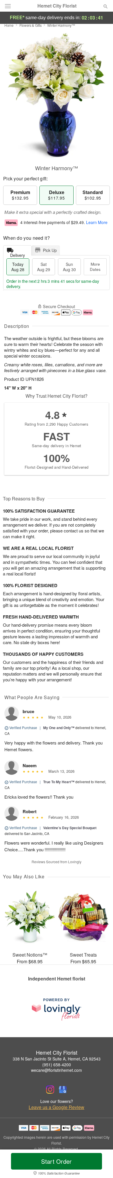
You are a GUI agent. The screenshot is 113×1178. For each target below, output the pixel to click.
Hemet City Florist (56, 5)
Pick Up (50, 250)
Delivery (17, 253)
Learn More (96, 222)
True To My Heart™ (58, 781)
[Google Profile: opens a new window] (63, 1089)
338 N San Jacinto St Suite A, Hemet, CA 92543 (57, 1059)
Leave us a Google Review (56, 1107)
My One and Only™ (58, 727)
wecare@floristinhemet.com (56, 1070)
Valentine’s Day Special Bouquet (69, 827)
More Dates (95, 266)
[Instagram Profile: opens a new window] (50, 1089)
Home (9, 25)
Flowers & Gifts (30, 25)
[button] (100, 1165)
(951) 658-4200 (56, 1064)
